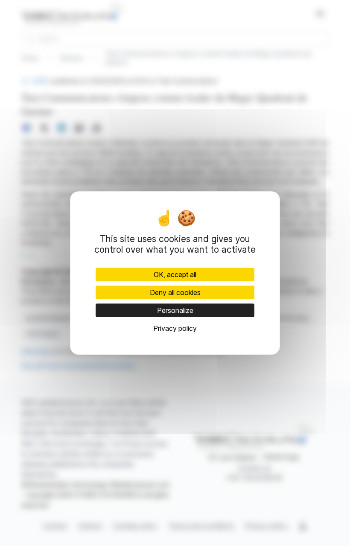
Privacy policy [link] (175, 328)
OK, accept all (175, 274)
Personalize (175, 310)
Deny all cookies (175, 292)
